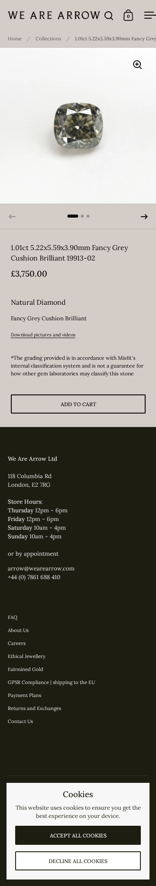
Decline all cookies (78, 861)
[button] (144, 216)
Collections (48, 39)
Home (15, 39)
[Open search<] (109, 15)
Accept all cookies (78, 835)
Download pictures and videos (43, 335)
